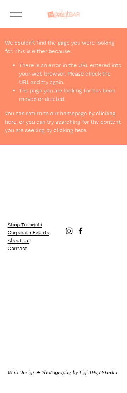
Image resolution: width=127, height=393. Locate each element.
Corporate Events (28, 232)
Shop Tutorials (25, 224)
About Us (18, 240)
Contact (17, 248)
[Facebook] (80, 230)
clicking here (70, 130)
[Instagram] (69, 230)
